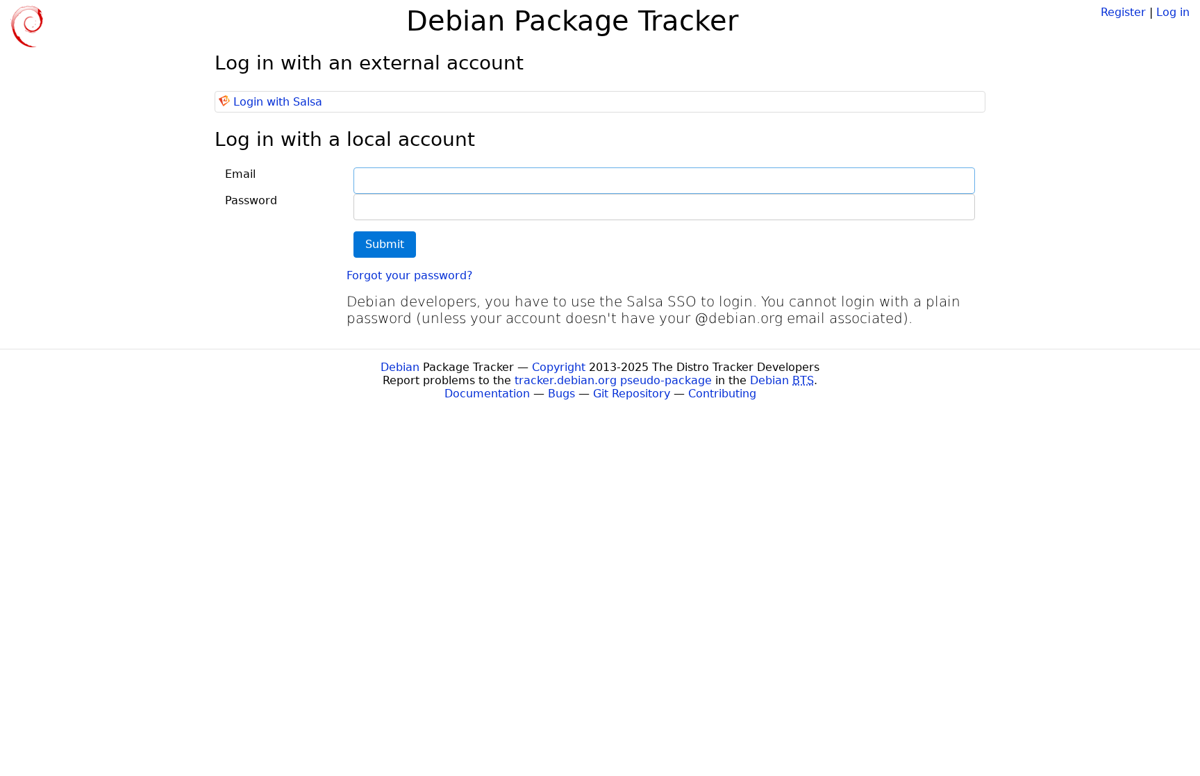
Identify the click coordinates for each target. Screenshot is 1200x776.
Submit (384, 244)
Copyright (558, 367)
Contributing (722, 393)
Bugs (561, 393)
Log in (1173, 12)
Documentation (487, 393)
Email (240, 174)
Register (1123, 12)
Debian (400, 367)
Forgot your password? (410, 275)
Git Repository (631, 393)
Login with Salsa (277, 101)
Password (251, 200)
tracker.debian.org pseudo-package (613, 380)
